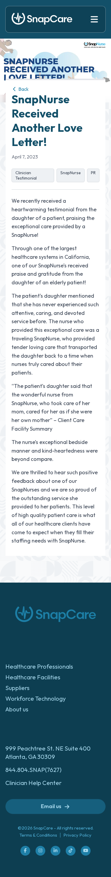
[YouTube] (86, 850)
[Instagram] (40, 850)
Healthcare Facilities (32, 677)
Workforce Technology (35, 698)
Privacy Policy (77, 835)
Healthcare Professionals (39, 666)
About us (16, 709)
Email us (51, 806)
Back (23, 89)
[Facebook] (25, 850)
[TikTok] (70, 850)
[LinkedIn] (55, 850)
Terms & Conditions (38, 835)
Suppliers (17, 688)
